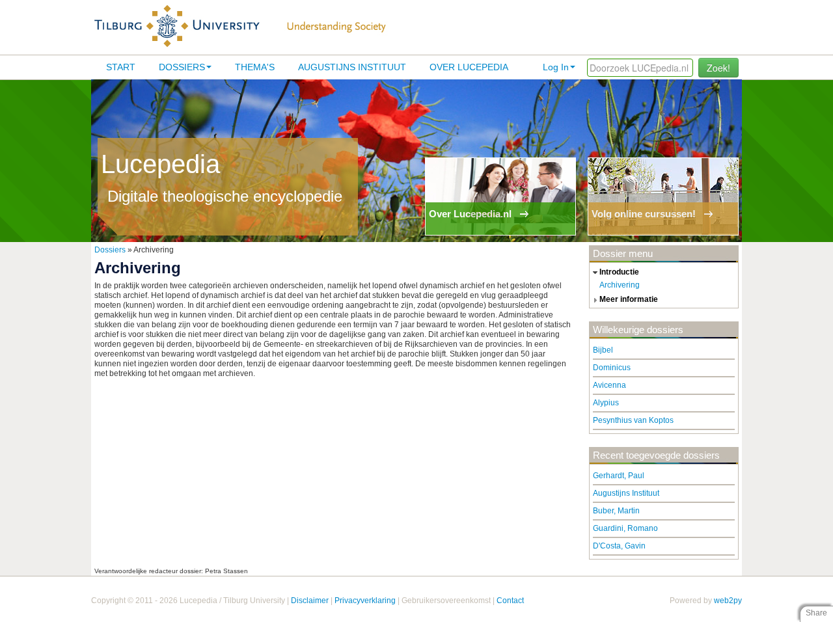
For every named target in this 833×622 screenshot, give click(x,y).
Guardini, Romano (625, 528)
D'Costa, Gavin (619, 545)
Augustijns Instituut (352, 67)
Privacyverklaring (365, 600)
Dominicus (612, 367)
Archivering (619, 285)
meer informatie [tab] (628, 299)
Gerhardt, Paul (618, 475)
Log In (556, 67)
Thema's (255, 67)
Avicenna (609, 385)
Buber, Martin (616, 510)
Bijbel (603, 350)
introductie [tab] (619, 272)
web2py (728, 600)
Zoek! (718, 67)
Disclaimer (310, 600)
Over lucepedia (469, 67)
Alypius (606, 402)
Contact (510, 600)
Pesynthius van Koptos (633, 420)
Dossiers (182, 67)
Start (120, 67)
